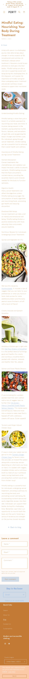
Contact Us (7, 624)
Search (5, 610)
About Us (6, 615)
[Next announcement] (25, 4)
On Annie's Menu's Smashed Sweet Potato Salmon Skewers (13, 405)
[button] (4, 12)
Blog (4, 619)
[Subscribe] (23, 594)
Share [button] (5, 45)
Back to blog (15, 527)
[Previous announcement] (3, 4)
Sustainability (7, 628)
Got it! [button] (14, 676)
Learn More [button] (11, 672)
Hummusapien (7, 288)
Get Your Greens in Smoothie (15, 349)
